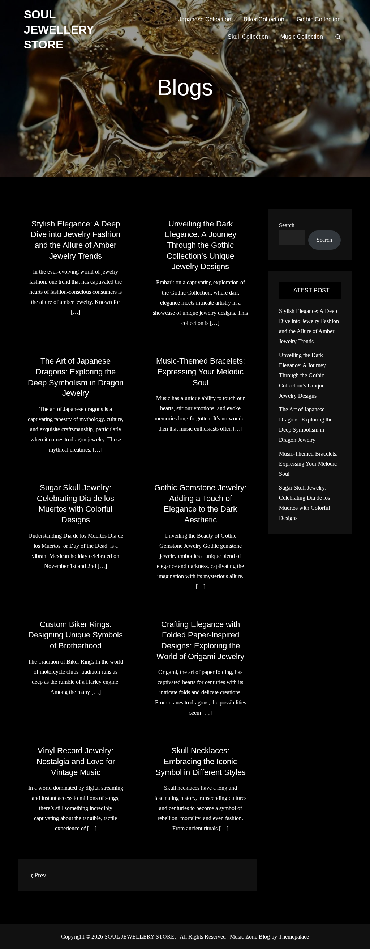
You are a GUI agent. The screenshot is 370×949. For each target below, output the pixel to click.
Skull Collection (248, 37)
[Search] (338, 37)
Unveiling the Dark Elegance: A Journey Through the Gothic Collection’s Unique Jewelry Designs (200, 245)
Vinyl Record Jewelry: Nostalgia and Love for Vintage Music (75, 761)
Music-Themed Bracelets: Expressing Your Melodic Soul (200, 371)
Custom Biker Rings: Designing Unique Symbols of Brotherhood (75, 635)
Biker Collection (264, 19)
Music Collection (301, 37)
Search (286, 225)
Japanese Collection (204, 19)
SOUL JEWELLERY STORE (59, 29)
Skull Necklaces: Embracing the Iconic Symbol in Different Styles (200, 761)
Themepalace (294, 936)
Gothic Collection (319, 19)
